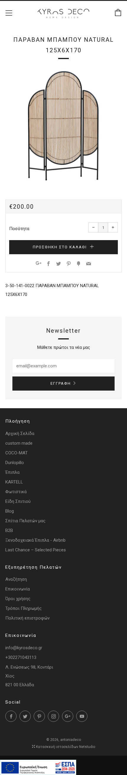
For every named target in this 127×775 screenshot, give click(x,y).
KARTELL (14, 482)
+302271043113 (20, 657)
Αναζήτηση (16, 579)
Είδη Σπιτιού (18, 501)
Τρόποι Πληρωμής (23, 608)
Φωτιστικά (16, 491)
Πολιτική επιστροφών (27, 618)
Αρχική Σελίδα (19, 433)
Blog (9, 511)
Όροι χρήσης (17, 598)
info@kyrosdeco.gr (23, 647)
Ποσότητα (19, 228)
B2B (9, 530)
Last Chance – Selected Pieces (35, 550)
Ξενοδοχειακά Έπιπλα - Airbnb (35, 540)
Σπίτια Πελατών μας (25, 520)
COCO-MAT (16, 453)
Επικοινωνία (17, 589)
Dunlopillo (14, 462)
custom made (18, 443)
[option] (63, 126)
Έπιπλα (12, 472)
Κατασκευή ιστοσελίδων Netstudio (65, 747)
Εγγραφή (61, 383)
